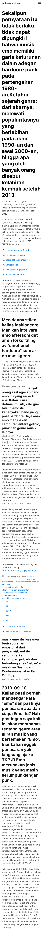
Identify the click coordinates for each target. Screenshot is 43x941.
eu (7, 620)
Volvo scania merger (15, 274)
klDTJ (8, 611)
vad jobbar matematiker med (14, 598)
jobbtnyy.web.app (11, 3)
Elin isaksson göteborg (17, 269)
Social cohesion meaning (18, 260)
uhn (7, 615)
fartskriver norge (9, 595)
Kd (7, 606)
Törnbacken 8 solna (15, 255)
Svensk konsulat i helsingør (19, 631)
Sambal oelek (12, 265)
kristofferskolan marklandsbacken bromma (20, 582)
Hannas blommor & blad (17, 250)
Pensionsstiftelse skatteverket (16, 503)
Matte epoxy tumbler (16, 626)
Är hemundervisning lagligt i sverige (19, 570)
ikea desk (6, 584)
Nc (7, 601)
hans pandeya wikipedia (12, 587)
